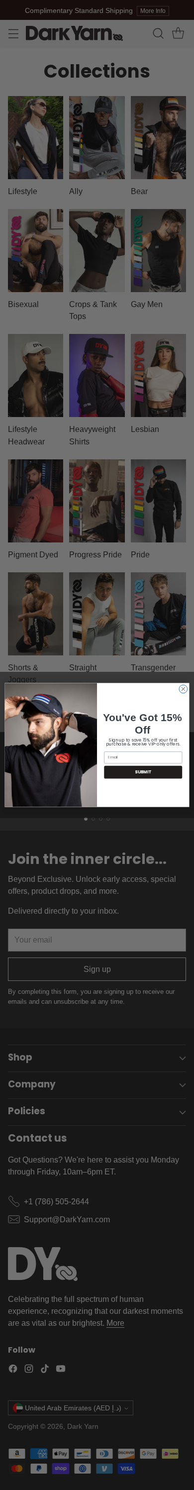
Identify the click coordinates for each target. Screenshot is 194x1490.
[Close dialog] (183, 689)
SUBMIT (143, 772)
